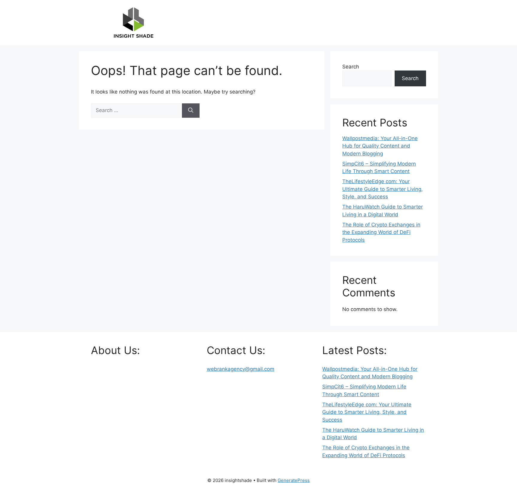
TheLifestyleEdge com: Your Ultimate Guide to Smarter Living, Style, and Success (382, 189)
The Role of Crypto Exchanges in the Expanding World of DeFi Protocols (381, 232)
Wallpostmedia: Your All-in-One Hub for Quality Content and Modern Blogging (380, 146)
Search (350, 67)
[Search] (191, 110)
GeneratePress (294, 480)
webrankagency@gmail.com (240, 369)
